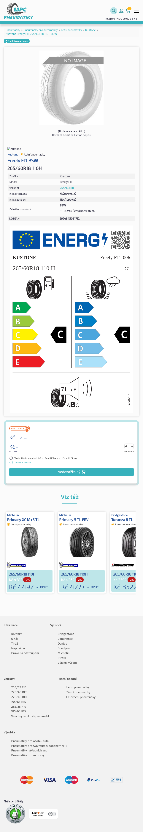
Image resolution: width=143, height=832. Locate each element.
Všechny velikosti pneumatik (30, 716)
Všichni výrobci (68, 662)
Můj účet (121, 11)
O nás (14, 638)
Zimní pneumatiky (78, 692)
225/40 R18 (19, 697)
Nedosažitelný (69, 472)
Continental (65, 638)
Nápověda (18, 648)
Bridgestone (66, 633)
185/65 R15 (18, 711)
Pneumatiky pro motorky (28, 755)
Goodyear (64, 648)
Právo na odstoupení (25, 653)
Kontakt (16, 633)
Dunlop (62, 643)
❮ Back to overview (16, 41)
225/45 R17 (18, 692)
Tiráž (14, 643)
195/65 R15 (18, 701)
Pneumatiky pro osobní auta (30, 741)
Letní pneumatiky (78, 687)
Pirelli (62, 657)
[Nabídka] (55, 811)
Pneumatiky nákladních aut (29, 750)
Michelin (63, 653)
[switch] (52, 814)
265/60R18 (67, 187)
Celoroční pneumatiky (81, 697)
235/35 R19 (18, 706)
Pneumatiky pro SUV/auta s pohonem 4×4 (39, 745)
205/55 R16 (18, 687)
